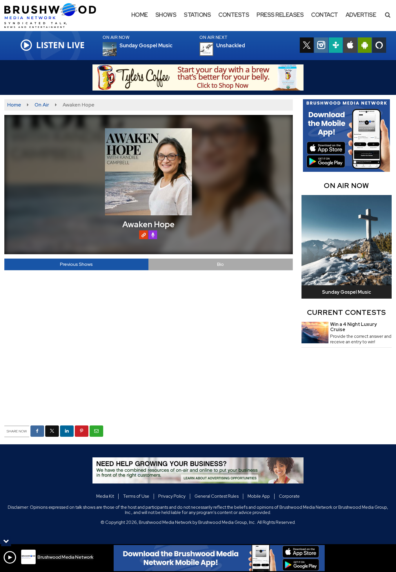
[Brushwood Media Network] (54, 15)
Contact (324, 15)
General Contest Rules (217, 496)
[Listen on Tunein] (336, 45)
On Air (41, 105)
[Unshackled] (213, 49)
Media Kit (105, 496)
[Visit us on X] (307, 45)
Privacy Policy (172, 496)
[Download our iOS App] (350, 45)
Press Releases (280, 15)
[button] (388, 15)
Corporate (289, 496)
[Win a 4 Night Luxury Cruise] (314, 332)
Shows (166, 15)
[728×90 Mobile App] (219, 558)
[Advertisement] (198, 77)
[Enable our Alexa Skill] (379, 45)
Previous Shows (76, 264)
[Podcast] (152, 234)
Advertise (361, 15)
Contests (233, 15)
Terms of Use (136, 496)
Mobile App (259, 496)
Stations (197, 15)
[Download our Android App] (365, 45)
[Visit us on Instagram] (321, 45)
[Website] (143, 234)
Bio (220, 264)
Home (139, 15)
